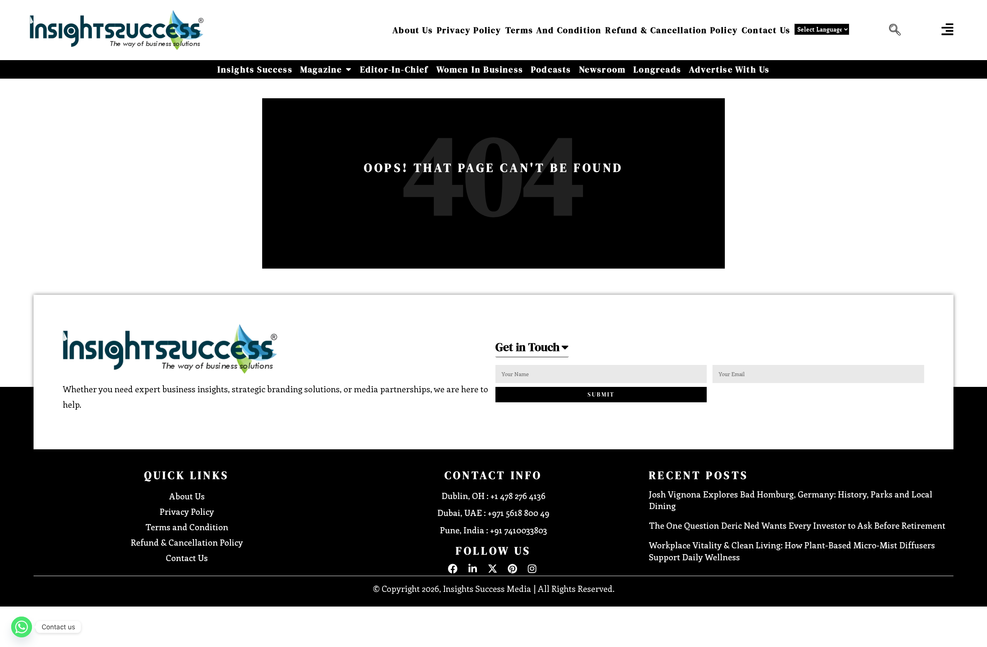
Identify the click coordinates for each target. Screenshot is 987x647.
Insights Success (255, 69)
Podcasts (551, 69)
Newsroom (602, 69)
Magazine (321, 69)
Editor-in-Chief (394, 69)
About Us (412, 30)
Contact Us (766, 30)
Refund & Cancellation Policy (671, 30)
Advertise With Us (729, 69)
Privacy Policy (469, 30)
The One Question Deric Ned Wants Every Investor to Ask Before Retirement (797, 525)
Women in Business (479, 69)
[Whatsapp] (21, 627)
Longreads (657, 69)
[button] (893, 30)
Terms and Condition (553, 30)
